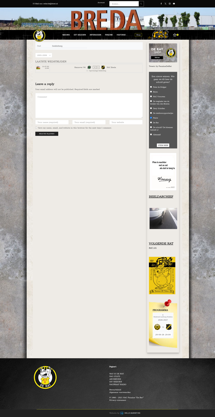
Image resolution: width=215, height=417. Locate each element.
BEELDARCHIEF (161, 196)
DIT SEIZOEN (115, 381)
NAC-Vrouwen (159, 96)
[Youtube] (174, 4)
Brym (155, 92)
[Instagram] (170, 4)
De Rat (156, 122)
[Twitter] (165, 4)
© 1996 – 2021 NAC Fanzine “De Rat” (126, 397)
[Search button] (141, 3)
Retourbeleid (115, 389)
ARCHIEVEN (115, 379)
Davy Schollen (159, 108)
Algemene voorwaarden (120, 392)
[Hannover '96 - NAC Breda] (89, 69)
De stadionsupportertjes (163, 113)
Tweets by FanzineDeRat (160, 66)
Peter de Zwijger (159, 87)
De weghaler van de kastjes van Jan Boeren (159, 102)
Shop (138, 35)
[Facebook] (161, 4)
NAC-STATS (114, 376)
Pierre (155, 118)
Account (101, 2)
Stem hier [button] (163, 145)
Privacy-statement (117, 400)
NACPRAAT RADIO (117, 384)
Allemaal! (157, 134)
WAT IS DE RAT (116, 373)
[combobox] (125, 3)
